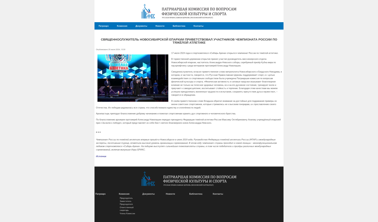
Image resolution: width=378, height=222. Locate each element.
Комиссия (122, 25)
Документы (141, 25)
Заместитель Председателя (126, 202)
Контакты (198, 25)
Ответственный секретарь (126, 209)
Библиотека (179, 25)
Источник (101, 156)
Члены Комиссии (127, 213)
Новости (159, 25)
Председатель (126, 198)
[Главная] (148, 11)
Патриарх (104, 25)
